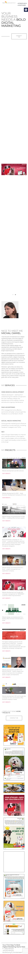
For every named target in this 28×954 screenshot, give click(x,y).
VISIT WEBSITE (6, 473)
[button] (26, 10)
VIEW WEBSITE (6, 497)
